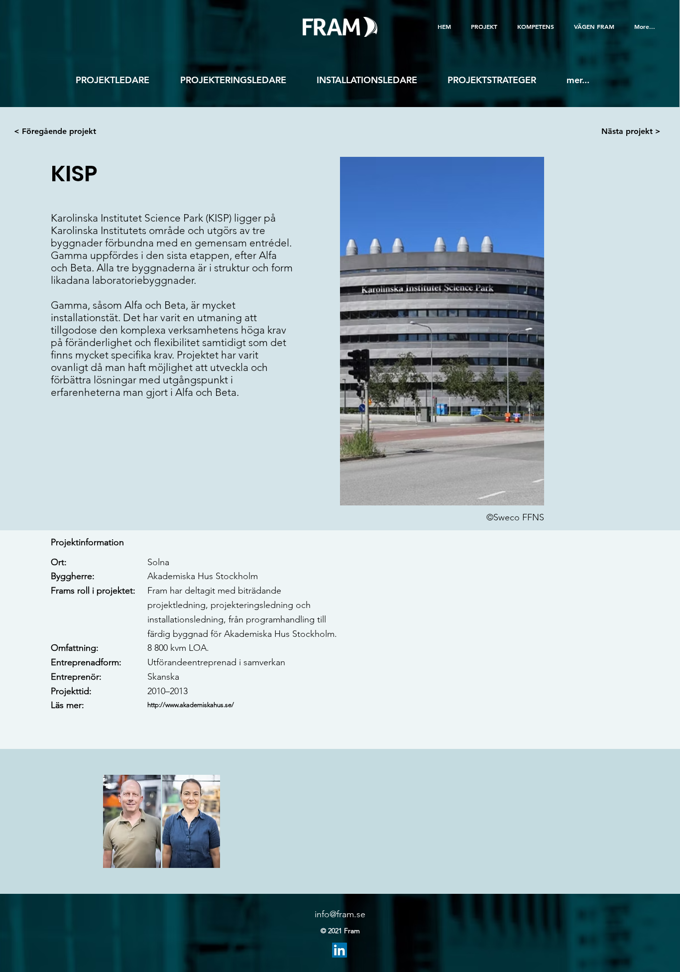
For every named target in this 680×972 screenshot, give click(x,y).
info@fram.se (340, 914)
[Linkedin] (339, 950)
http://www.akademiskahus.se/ (190, 705)
